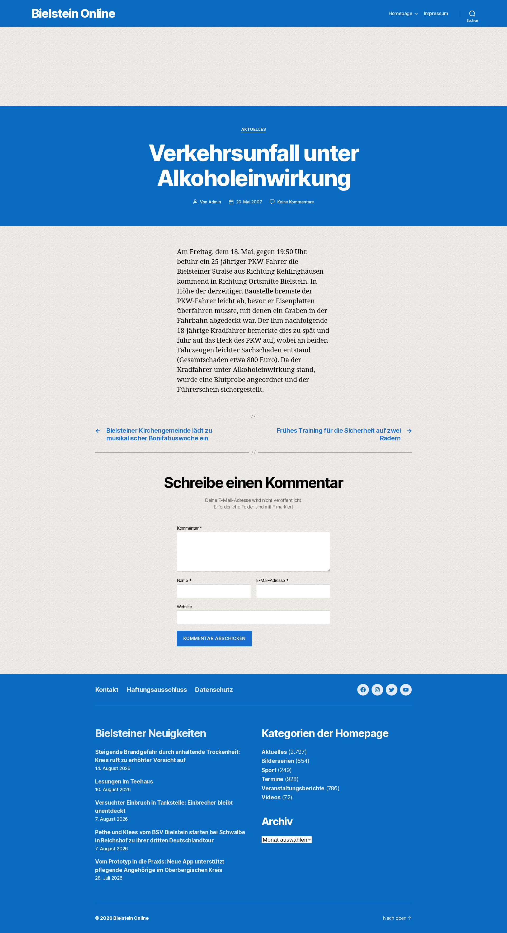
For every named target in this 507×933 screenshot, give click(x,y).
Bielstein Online (73, 13)
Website (184, 606)
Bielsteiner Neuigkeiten (150, 733)
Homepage (400, 13)
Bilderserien (277, 761)
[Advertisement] (253, 66)
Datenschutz (214, 689)
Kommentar (189, 528)
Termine (272, 779)
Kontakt (106, 689)
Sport (268, 770)
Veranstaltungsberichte (293, 788)
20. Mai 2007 (249, 201)
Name (184, 580)
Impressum (436, 13)
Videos (270, 797)
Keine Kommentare (295, 201)
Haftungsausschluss (156, 689)
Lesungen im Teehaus (124, 781)
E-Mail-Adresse (272, 580)
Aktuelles (253, 129)
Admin (214, 201)
